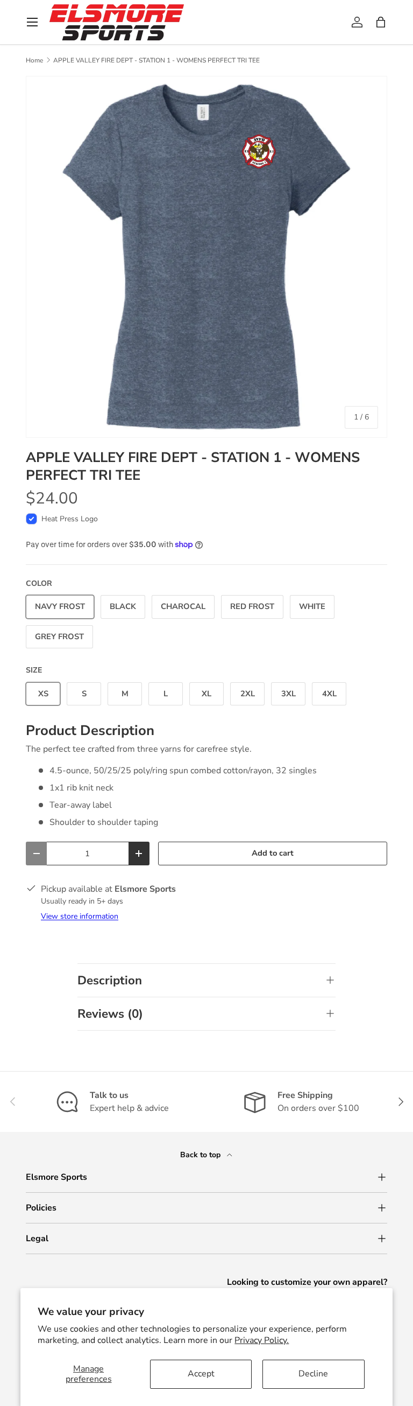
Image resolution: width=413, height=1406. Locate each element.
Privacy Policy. (261, 1340)
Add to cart (273, 853)
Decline (313, 1374)
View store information (79, 916)
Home (34, 60)
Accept (201, 1374)
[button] (381, 22)
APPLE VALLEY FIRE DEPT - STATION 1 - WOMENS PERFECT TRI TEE (156, 60)
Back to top (201, 1155)
